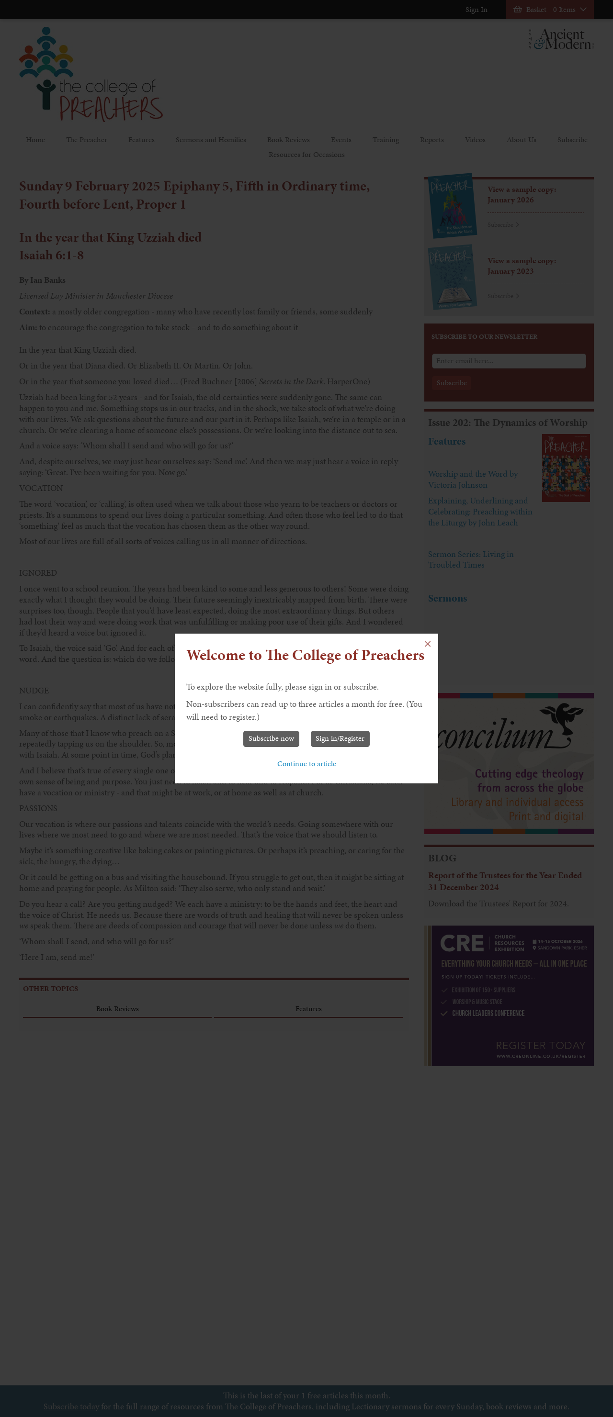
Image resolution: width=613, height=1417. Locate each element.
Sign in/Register (340, 738)
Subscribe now (271, 738)
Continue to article (306, 763)
